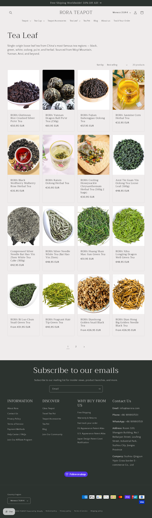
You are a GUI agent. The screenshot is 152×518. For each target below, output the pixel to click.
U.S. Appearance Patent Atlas (91, 433)
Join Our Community (52, 434)
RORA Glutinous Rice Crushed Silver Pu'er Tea (23, 118)
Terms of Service (15, 424)
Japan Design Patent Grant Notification (90, 441)
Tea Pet (45, 424)
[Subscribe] (99, 388)
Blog (44, 429)
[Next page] (84, 347)
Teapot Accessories (51, 419)
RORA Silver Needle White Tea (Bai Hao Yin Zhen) (58, 254)
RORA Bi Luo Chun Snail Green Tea (22, 321)
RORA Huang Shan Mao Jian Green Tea (93, 253)
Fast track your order (87, 423)
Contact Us (12, 413)
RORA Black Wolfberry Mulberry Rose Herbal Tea (23, 183)
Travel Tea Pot (49, 413)
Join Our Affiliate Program (19, 440)
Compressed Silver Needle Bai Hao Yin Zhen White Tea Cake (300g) (23, 256)
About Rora (12, 408)
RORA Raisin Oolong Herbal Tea (57, 182)
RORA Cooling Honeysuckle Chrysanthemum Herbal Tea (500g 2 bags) (92, 186)
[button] (10, 12)
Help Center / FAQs (16, 434)
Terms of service (81, 511)
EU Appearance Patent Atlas (90, 428)
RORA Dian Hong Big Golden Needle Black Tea (127, 322)
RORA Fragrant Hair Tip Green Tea (58, 321)
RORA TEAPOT (20, 511)
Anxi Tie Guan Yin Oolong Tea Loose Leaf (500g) (127, 183)
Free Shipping (84, 412)
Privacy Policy (14, 419)
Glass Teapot (48, 408)
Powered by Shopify (35, 511)
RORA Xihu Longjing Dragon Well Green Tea (126, 254)
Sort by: (100, 65)
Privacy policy (65, 511)
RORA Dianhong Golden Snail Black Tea (92, 322)
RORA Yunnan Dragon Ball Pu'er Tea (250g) (56, 118)
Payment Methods (16, 429)
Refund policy (51, 511)
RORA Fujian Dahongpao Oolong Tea (93, 118)
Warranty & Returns (87, 418)
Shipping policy (97, 511)
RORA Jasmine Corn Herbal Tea (128, 117)
